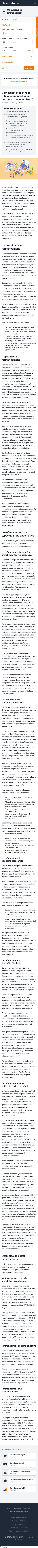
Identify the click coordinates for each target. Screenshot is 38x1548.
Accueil (7, 1509)
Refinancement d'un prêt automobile (21, 152)
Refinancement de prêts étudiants (20, 149)
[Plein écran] (33, 19)
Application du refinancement (16, 114)
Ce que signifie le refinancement (17, 111)
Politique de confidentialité (19, 1531)
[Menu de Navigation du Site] (34, 3)
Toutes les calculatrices (19, 1517)
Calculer (28, 68)
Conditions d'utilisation (19, 1527)
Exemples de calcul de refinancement (19, 142)
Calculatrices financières (22, 1509)
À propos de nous (19, 1521)
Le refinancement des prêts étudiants (21, 135)
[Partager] (3, 68)
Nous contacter (19, 1524)
